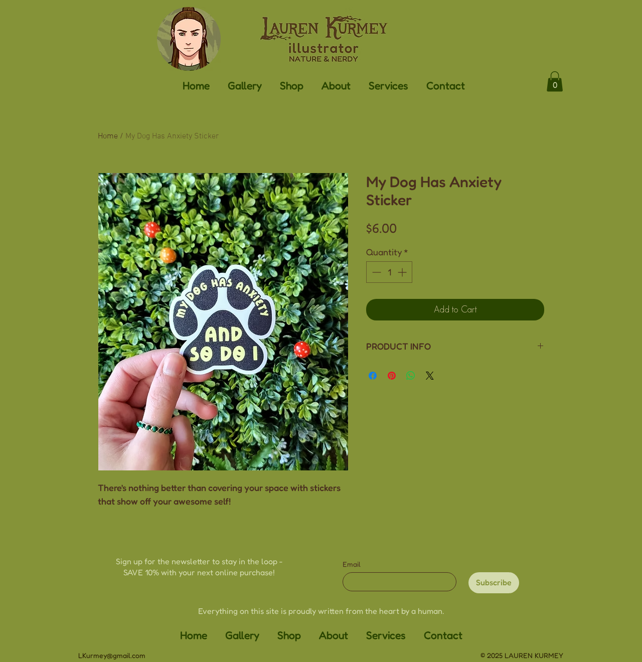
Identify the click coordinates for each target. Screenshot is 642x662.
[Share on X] (430, 376)
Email (352, 564)
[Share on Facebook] (373, 376)
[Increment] (403, 272)
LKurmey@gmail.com (111, 655)
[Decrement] (375, 272)
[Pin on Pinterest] (392, 376)
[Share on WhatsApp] (411, 376)
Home (108, 136)
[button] (245, 85)
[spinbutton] (389, 272)
